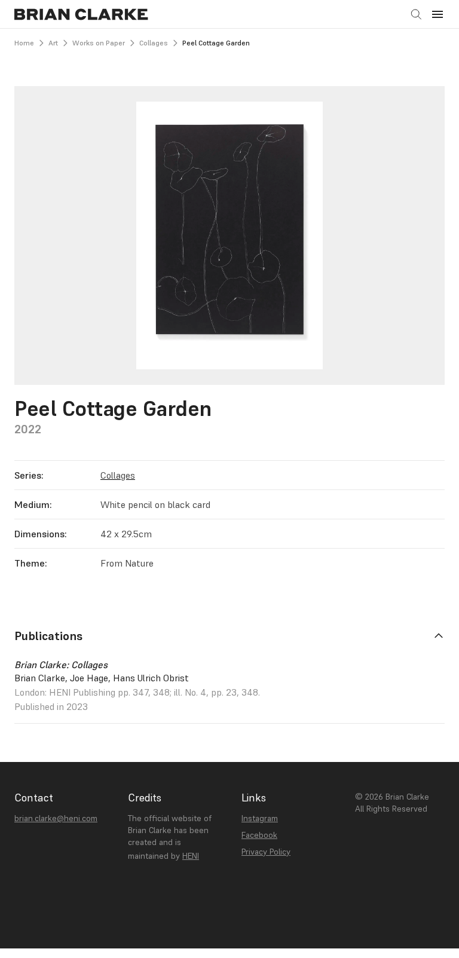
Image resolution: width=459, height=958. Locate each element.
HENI (190, 855)
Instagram (259, 818)
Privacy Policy (265, 851)
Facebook (259, 835)
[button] (437, 14)
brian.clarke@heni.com (55, 818)
